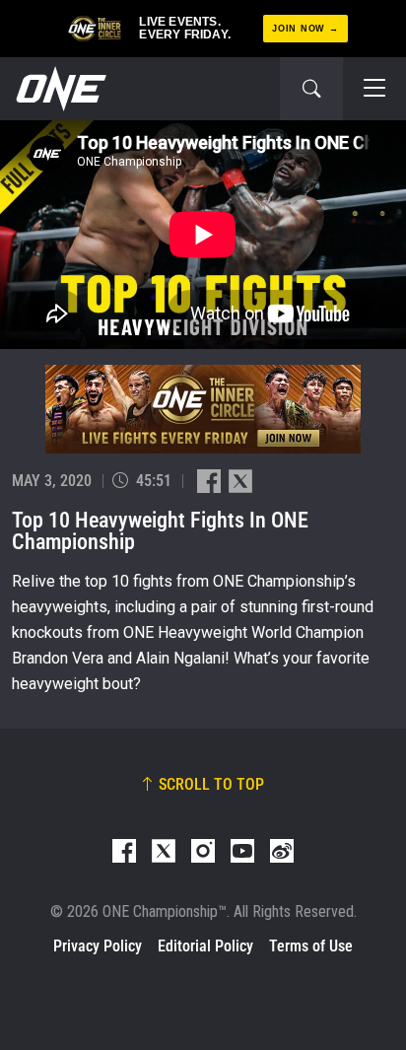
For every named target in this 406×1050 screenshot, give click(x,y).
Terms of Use (311, 946)
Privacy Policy (97, 946)
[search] (311, 88)
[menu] (374, 88)
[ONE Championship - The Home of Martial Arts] (59, 88)
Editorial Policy (205, 946)
